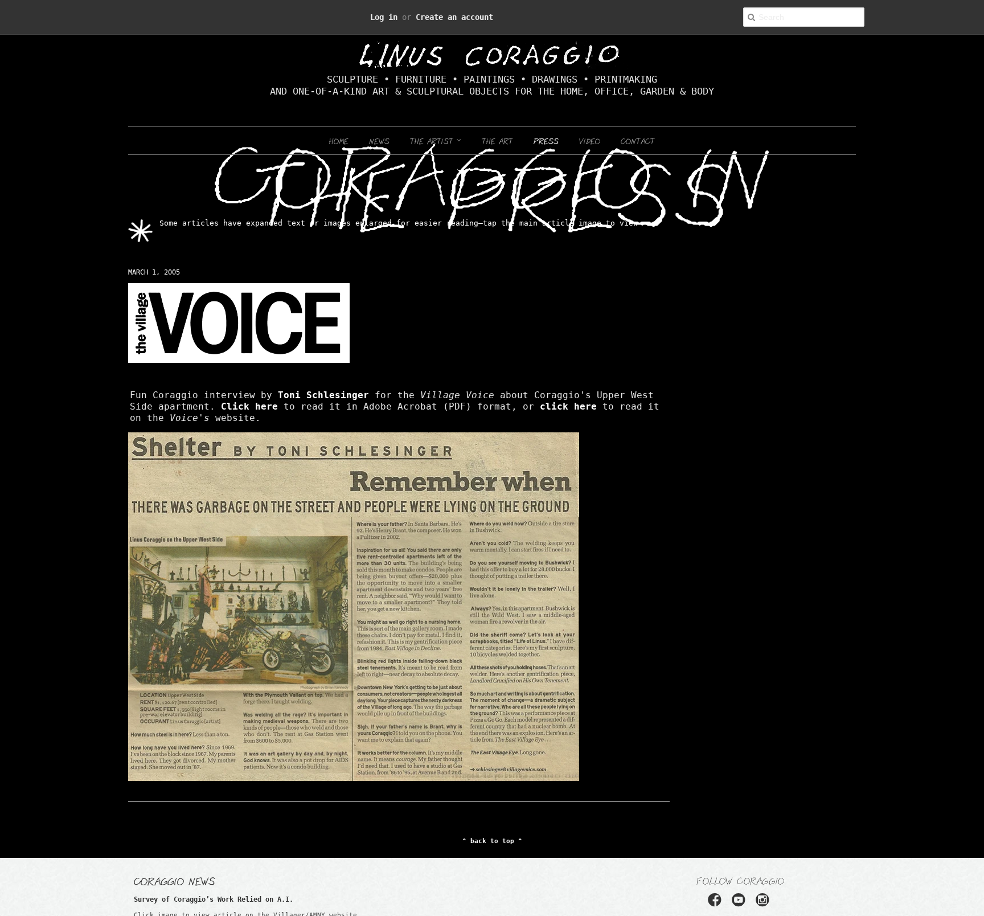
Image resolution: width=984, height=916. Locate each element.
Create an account (448, 16)
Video (589, 140)
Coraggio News (174, 869)
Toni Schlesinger (259, 395)
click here (246, 406)
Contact (638, 140)
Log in (396, 16)
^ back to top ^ (492, 830)
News (379, 140)
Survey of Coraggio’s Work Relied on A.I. (191, 888)
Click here (560, 395)
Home (338, 140)
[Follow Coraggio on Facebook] (718, 892)
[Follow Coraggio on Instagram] (761, 892)
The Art (497, 140)
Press (546, 140)
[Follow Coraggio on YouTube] (740, 892)
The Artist (433, 140)
